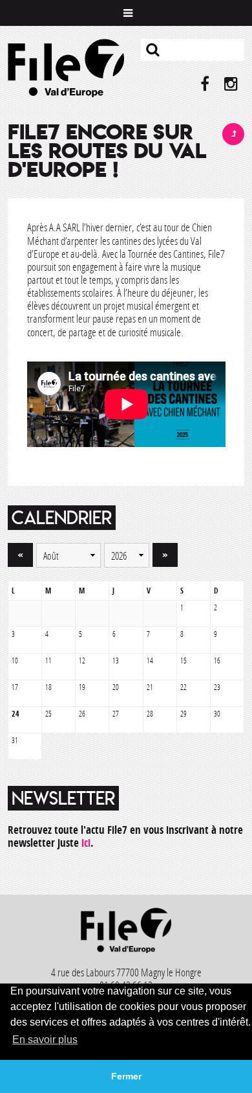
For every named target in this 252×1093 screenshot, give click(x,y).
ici (85, 842)
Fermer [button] (126, 1076)
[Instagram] (231, 84)
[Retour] (233, 134)
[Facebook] (205, 84)
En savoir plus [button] (45, 1039)
